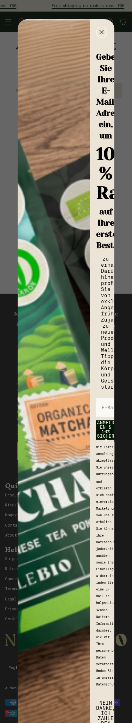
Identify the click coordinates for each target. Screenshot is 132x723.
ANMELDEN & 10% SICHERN (105, 430)
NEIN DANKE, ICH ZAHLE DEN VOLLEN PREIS (105, 709)
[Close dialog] (101, 32)
